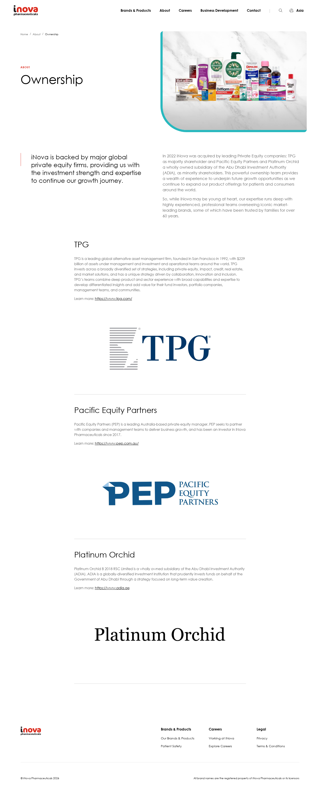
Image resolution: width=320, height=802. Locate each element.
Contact (254, 10)
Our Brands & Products (177, 738)
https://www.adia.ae (112, 588)
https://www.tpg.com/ (113, 298)
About (165, 10)
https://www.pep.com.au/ (117, 443)
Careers (185, 10)
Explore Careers (220, 746)
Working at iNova (221, 738)
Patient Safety (171, 746)
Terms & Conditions (271, 746)
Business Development (219, 10)
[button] (280, 10)
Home (24, 34)
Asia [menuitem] (299, 10)
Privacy (262, 738)
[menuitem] (137, 10)
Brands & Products (136, 10)
